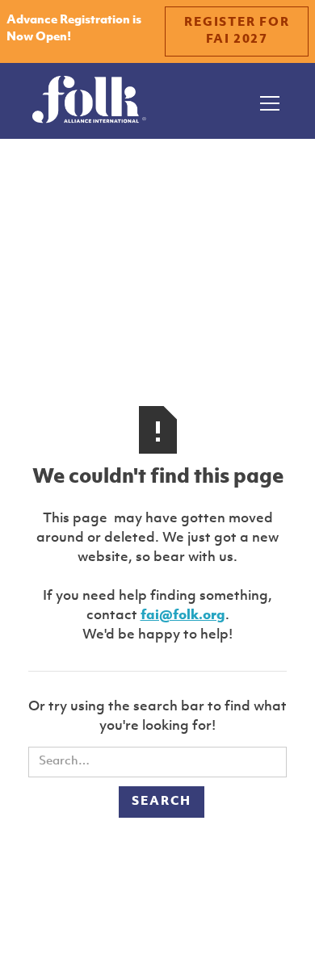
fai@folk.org (183, 615)
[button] (266, 101)
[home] (89, 101)
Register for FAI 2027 (236, 31)
